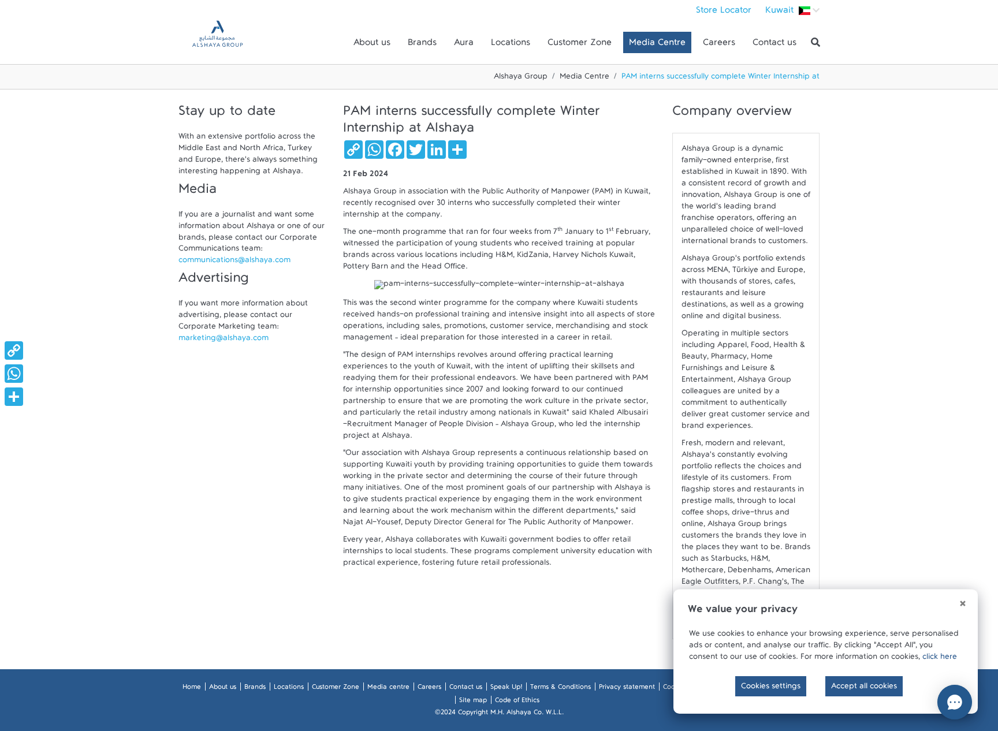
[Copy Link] (13, 350)
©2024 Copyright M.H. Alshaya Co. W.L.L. (499, 714)
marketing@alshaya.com (223, 340)
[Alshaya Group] (217, 42)
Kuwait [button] (780, 12)
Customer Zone (580, 45)
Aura (464, 45)
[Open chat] (954, 702)
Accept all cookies (864, 688)
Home (192, 688)
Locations (510, 45)
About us (371, 45)
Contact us (774, 45)
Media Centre (657, 45)
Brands (422, 45)
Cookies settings (770, 688)
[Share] (13, 396)
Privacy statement (627, 688)
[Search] (815, 43)
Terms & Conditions (560, 688)
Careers (719, 45)
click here (939, 659)
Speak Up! (506, 688)
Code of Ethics (517, 702)
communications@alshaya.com (234, 262)
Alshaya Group (521, 78)
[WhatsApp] (13, 373)
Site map (473, 702)
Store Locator (723, 12)
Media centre (388, 688)
